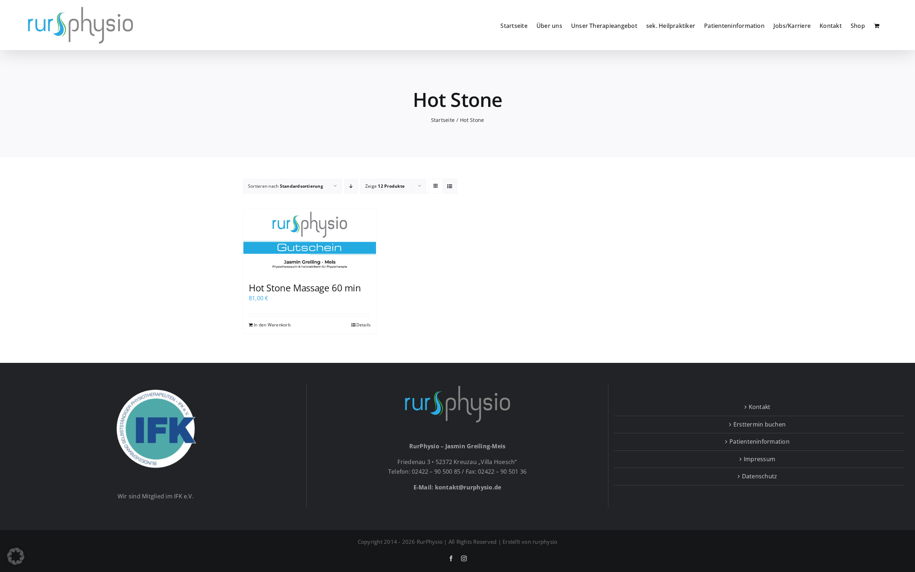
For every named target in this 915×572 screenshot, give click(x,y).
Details (363, 325)
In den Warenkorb (272, 325)
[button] (15, 556)
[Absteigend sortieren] (351, 186)
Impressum (759, 459)
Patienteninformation (759, 441)
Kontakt (760, 407)
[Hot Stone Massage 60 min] (309, 242)
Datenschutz (759, 476)
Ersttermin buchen (759, 424)
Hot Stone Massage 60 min (305, 287)
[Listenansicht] (450, 186)
